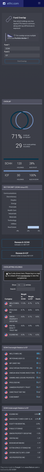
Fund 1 (6, 45)
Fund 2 (6, 52)
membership (25, 276)
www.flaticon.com (31, 467)
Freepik (17, 467)
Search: (13, 289)
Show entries (21, 285)
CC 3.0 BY (12, 470)
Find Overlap (22, 61)
